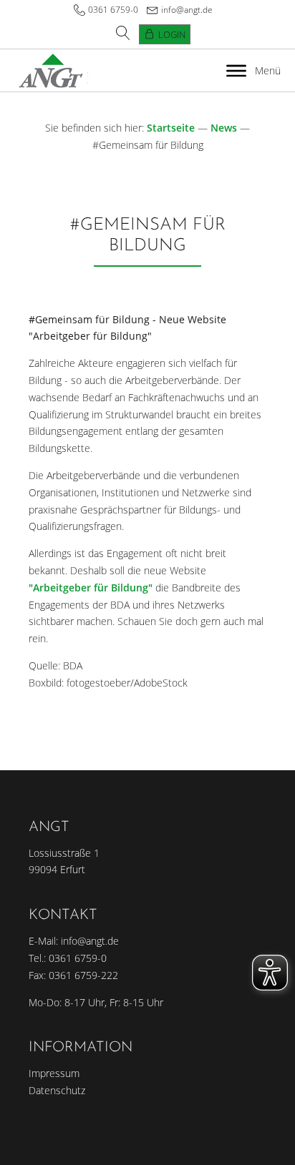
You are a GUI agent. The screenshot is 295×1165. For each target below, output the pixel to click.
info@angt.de (187, 10)
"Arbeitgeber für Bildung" (91, 587)
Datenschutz (57, 1090)
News (224, 127)
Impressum (54, 1073)
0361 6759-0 (113, 10)
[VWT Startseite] (51, 70)
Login (171, 34)
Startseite (171, 127)
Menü (268, 70)
